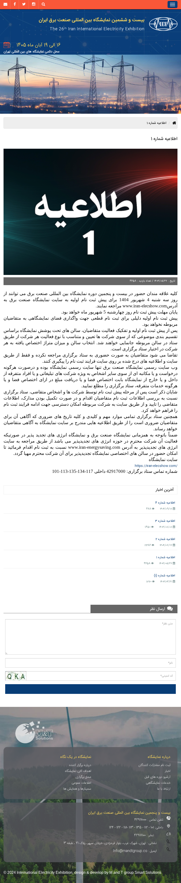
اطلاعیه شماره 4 (165, 502)
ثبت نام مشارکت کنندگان (154, 765)
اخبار (167, 771)
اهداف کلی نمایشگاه (78, 771)
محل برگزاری (83, 777)
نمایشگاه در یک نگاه (75, 757)
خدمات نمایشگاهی (158, 783)
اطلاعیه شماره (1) (164, 575)
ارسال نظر (90, 689)
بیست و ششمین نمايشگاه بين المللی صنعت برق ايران (91, 20)
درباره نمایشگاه (159, 757)
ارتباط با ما (163, 789)
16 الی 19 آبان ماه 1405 (38, 45)
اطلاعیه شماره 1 (165, 557)
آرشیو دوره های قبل (157, 777)
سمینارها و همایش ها (77, 789)
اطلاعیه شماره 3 (165, 521)
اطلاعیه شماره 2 (165, 539)
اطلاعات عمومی (81, 783)
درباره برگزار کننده (80, 765)
